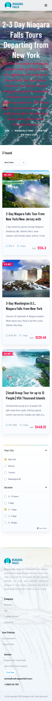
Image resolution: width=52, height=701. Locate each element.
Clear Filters (43, 528)
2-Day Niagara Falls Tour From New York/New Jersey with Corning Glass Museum (25, 219)
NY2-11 (11, 245)
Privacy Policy (8, 644)
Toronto (11, 472)
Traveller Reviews (11, 616)
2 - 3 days (12, 509)
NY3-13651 (12, 424)
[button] (14, 162)
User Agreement (9, 638)
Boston (11, 465)
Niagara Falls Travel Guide (15, 660)
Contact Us (9, 622)
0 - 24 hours (13, 496)
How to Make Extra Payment (15, 666)
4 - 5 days (12, 516)
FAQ (5, 610)
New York (42, 130)
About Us (8, 604)
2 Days (23, 245)
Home (7, 130)
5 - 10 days (12, 522)
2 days (11, 502)
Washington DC (14, 479)
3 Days (25, 335)
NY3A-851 (12, 335)
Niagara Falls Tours (24, 130)
